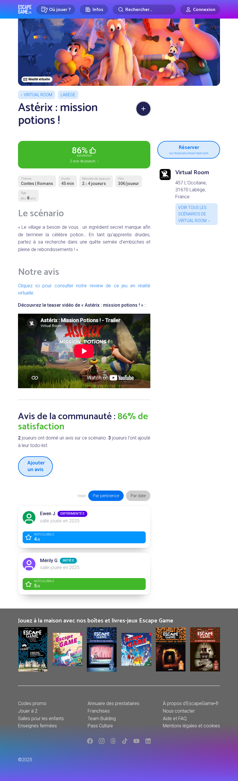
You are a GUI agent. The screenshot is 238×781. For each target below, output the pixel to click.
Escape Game (25, 9)
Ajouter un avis (36, 466)
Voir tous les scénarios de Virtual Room (192, 214)
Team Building (102, 718)
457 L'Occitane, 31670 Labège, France (191, 189)
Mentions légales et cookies (191, 726)
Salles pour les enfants (41, 718)
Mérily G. (49, 560)
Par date (138, 495)
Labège (68, 94)
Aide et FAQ (175, 718)
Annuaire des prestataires (113, 703)
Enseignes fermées (37, 726)
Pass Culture (100, 726)
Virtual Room (38, 94)
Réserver (188, 149)
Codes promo (32, 703)
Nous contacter (179, 711)
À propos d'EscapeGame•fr (191, 703)
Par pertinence (106, 495)
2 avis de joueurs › (84, 154)
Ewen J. (48, 513)
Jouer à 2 (27, 711)
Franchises (99, 711)
